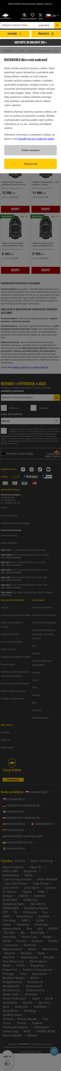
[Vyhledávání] (57, 25)
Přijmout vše (30, 164)
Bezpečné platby (28, 4)
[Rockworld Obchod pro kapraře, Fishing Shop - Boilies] (5, 16)
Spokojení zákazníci (44, 4)
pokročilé (44, 25)
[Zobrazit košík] (41, 15)
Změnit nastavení (30, 150)
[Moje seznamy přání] (33, 15)
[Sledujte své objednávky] (25, 15)
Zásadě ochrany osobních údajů (36, 138)
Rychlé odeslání (14, 4)
